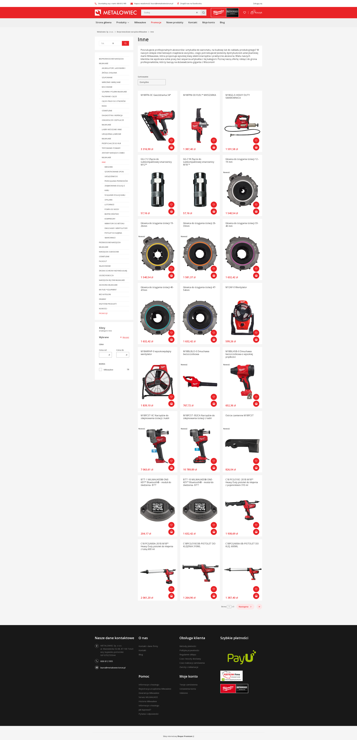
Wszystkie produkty (108, 304)
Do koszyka (171, 147)
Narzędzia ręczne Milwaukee (112, 280)
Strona (223, 606)
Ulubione (183, 693)
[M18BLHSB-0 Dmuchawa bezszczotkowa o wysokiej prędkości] (242, 381)
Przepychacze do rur (111, 143)
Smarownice (110, 238)
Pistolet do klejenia (113, 233)
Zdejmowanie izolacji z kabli (115, 188)
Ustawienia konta (187, 688)
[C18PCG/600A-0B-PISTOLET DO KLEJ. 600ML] (242, 574)
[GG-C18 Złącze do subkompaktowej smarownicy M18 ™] (200, 189)
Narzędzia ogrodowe (109, 252)
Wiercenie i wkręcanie (111, 82)
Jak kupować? (145, 709)
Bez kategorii (105, 294)
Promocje (103, 313)
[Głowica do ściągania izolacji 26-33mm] (200, 253)
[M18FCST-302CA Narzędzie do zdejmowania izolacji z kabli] (200, 446)
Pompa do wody (112, 209)
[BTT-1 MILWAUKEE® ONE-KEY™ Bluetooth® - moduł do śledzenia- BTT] (157, 510)
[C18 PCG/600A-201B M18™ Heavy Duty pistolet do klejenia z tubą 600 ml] (157, 574)
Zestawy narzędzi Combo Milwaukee (113, 155)
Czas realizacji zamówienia (192, 662)
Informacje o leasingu (149, 684)
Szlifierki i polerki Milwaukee (114, 92)
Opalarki (108, 200)
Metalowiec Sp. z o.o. (105, 32)
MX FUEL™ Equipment (108, 290)
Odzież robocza (106, 275)
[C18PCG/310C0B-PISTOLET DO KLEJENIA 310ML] (200, 574)
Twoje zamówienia (188, 684)
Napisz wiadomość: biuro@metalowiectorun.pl (153, 3)
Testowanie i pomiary (111, 148)
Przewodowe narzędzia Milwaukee (110, 244)
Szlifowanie (107, 77)
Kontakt (142, 650)
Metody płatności (187, 646)
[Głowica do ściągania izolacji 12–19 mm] (242, 189)
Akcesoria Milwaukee (108, 285)
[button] (203, 12)
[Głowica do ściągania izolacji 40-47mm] (157, 317)
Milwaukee (108, 369)
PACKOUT (103, 261)
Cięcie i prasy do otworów (114, 101)
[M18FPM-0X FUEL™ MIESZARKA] (200, 125)
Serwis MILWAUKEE (148, 697)
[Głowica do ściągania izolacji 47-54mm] (200, 317)
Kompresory (110, 219)
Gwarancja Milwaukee (149, 693)
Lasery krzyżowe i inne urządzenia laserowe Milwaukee (112, 134)
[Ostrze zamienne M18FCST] (242, 446)
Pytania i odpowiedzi (148, 713)
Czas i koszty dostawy (190, 658)
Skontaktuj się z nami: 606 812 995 (112, 3)
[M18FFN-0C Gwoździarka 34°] (157, 125)
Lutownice (109, 204)
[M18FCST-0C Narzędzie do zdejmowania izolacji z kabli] (157, 446)
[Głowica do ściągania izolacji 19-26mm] (157, 253)
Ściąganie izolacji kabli (115, 195)
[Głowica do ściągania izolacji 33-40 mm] (242, 253)
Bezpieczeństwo (112, 214)
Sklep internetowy (177, 736)
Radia (104, 106)
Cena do (120, 350)
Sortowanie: (143, 76)
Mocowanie (107, 87)
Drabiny (102, 299)
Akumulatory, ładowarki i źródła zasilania (113, 70)
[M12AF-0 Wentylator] (242, 317)
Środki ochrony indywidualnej (113, 271)
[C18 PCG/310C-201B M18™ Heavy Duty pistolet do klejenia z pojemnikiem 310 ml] (242, 510)
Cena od (103, 350)
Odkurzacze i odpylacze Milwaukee (113, 122)
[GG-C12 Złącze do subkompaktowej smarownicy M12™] (157, 189)
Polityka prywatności (189, 650)
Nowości (103, 308)
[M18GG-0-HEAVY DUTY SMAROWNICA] (242, 125)
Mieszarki (109, 167)
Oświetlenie (107, 110)
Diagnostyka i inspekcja (112, 115)
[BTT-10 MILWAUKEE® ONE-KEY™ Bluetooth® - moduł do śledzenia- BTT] (200, 510)
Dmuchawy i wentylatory (116, 228)
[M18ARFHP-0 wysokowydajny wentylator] (157, 381)
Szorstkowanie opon (114, 172)
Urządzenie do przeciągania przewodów (116, 178)
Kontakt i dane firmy (148, 646)
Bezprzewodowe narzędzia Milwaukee (132, 32)
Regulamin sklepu (187, 654)
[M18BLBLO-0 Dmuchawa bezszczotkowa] (200, 381)
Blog (141, 654)
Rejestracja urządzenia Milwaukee (155, 688)
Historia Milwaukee (148, 701)
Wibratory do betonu (114, 223)
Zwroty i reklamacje (188, 667)
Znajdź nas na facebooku (191, 3)
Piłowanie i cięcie (109, 96)
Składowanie (105, 266)
